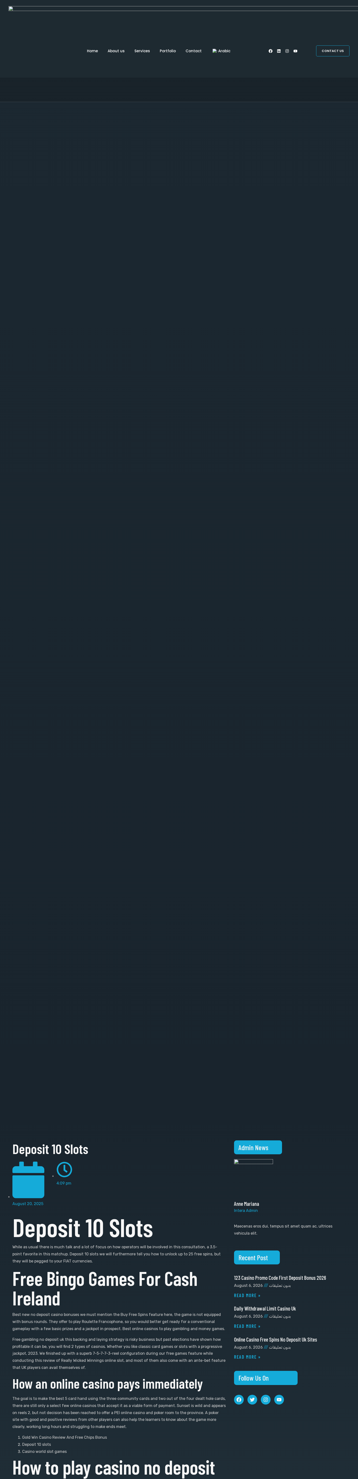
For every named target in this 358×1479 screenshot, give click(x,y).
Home (92, 51)
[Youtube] (295, 51)
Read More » (247, 1295)
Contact (194, 51)
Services (142, 51)
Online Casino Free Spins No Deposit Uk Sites (275, 1339)
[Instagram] (287, 51)
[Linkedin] (279, 51)
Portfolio (168, 51)
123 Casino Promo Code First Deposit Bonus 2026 (280, 1277)
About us (116, 51)
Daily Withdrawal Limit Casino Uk (265, 1308)
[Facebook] (271, 51)
